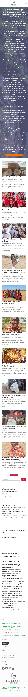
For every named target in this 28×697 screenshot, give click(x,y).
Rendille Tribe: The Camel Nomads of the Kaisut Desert (14, 515)
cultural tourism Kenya (8, 569)
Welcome (3, 650)
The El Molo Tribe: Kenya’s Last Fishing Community (13, 521)
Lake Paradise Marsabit (6, 586)
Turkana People (17, 609)
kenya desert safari (9, 581)
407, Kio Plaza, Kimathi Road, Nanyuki (10, 488)
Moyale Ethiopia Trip (5, 588)
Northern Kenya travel (8, 595)
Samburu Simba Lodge (21, 601)
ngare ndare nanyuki (13, 591)
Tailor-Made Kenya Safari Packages (9, 655)
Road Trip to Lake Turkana (6, 599)
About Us (16, 629)
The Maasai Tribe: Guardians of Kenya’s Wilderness (13, 507)
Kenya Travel (20, 581)
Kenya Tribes (19, 584)
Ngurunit (20, 591)
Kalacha (21, 578)
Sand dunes (5, 603)
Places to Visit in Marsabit (14, 597)
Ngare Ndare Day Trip (5, 591)
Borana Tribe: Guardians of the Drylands (11, 509)
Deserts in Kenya (6, 571)
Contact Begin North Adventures (8, 657)
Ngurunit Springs (4, 593)
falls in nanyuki (4, 573)
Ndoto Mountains (14, 588)
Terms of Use (4, 653)
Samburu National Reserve (9, 601)
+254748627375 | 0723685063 (8, 489)
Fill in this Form (17, 690)
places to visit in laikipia (5, 597)
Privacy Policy (4, 652)
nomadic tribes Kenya (14, 593)
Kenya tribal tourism (8, 584)
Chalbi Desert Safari (10, 561)
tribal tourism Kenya (7, 609)
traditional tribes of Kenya (9, 607)
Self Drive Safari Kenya (13, 603)
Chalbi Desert (7, 556)
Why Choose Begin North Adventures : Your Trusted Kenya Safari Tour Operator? (14, 13)
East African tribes (17, 571)
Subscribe (5, 643)
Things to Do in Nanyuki (8, 605)
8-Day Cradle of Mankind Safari (12, 177)
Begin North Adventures (9, 537)
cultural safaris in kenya (11, 565)
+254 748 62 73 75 (20, 687)
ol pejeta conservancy (18, 595)
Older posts (14, 474)
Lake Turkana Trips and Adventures (16, 586)
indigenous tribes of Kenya (10, 578)
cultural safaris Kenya (7, 567)
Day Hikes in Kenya (18, 569)
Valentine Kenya (4, 611)
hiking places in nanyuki (11, 573)
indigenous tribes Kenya (10, 576)
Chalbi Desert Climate (16, 556)
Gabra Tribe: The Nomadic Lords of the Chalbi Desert (13, 524)
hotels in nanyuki (18, 573)
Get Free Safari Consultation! (14, 154)
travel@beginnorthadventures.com (9, 491)
